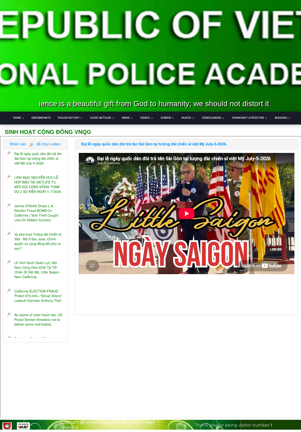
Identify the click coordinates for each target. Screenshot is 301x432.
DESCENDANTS (41, 117)
